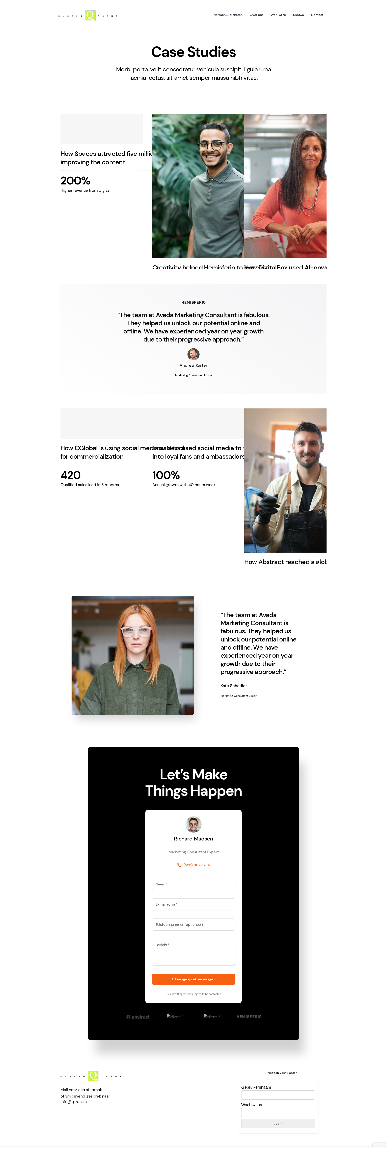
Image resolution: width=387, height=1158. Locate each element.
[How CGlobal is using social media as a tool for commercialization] (124, 423)
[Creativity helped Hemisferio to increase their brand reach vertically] (216, 186)
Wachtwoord (252, 1105)
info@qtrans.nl (73, 1101)
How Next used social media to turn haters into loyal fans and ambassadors (213, 452)
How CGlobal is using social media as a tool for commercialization (122, 452)
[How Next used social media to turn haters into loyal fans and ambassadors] (216, 423)
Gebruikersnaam (256, 1087)
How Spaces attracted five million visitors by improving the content (124, 157)
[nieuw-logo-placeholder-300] (87, 12)
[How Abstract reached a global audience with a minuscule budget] (308, 480)
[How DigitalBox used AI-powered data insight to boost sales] (308, 186)
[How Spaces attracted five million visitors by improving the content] (124, 129)
